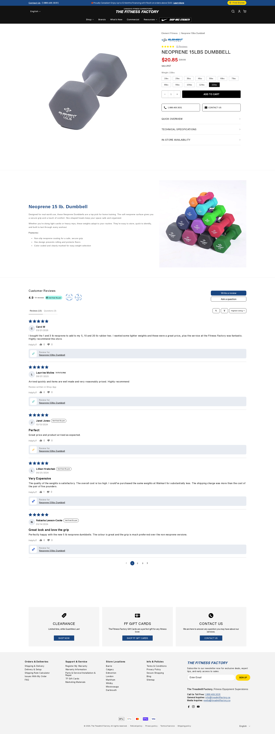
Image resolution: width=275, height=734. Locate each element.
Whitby (109, 683)
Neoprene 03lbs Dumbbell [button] (52, 355)
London (110, 676)
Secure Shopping (155, 673)
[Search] (233, 11)
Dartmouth (111, 690)
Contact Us (211, 638)
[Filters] (224, 310)
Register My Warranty (76, 666)
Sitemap (151, 680)
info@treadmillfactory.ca (217, 697)
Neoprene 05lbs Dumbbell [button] (52, 502)
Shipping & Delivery (34, 666)
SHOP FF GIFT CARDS (137, 638)
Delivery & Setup (33, 669)
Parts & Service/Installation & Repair (80, 674)
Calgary (110, 669)
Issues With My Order (36, 676)
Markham (110, 680)
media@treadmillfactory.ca (217, 700)
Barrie (109, 666)
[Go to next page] (148, 563)
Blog (149, 676)
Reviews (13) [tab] (36, 311)
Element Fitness (170, 33)
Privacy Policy (154, 669)
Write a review (228, 293)
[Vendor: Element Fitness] (172, 42)
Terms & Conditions (157, 666)
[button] (244, 11)
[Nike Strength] (175, 19)
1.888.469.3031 (212, 694)
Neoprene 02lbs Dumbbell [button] (52, 451)
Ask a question (228, 299)
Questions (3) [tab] (50, 311)
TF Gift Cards (72, 679)
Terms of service (167, 726)
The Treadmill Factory (100, 726)
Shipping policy (184, 726)
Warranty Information (76, 669)
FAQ (27, 680)
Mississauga (112, 687)
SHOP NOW (63, 638)
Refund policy (136, 726)
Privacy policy (151, 726)
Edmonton (111, 673)
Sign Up (243, 677)
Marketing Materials (75, 682)
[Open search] (216, 310)
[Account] (239, 11)
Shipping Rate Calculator (37, 673)
